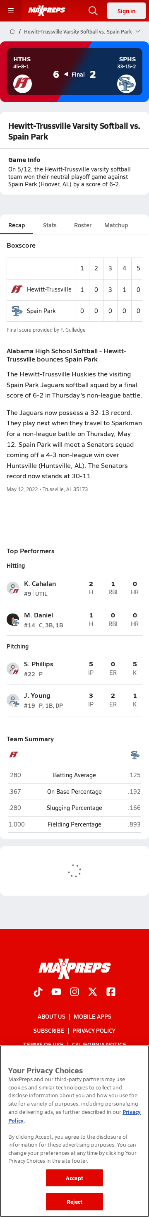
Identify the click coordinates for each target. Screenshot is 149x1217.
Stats (50, 225)
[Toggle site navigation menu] (11, 11)
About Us (51, 1016)
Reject (75, 1201)
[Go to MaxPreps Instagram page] (74, 992)
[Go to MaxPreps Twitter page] (93, 992)
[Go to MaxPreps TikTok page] (38, 992)
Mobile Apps (92, 1016)
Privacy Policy (93, 1030)
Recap (16, 225)
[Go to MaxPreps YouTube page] (56, 992)
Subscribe (49, 1030)
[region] (74, 1131)
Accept (74, 1178)
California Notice (99, 1044)
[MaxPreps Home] (46, 10)
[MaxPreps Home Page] (12, 31)
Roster (82, 225)
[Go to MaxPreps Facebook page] (111, 992)
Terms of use (43, 1044)
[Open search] (93, 11)
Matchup (116, 225)
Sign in (126, 11)
